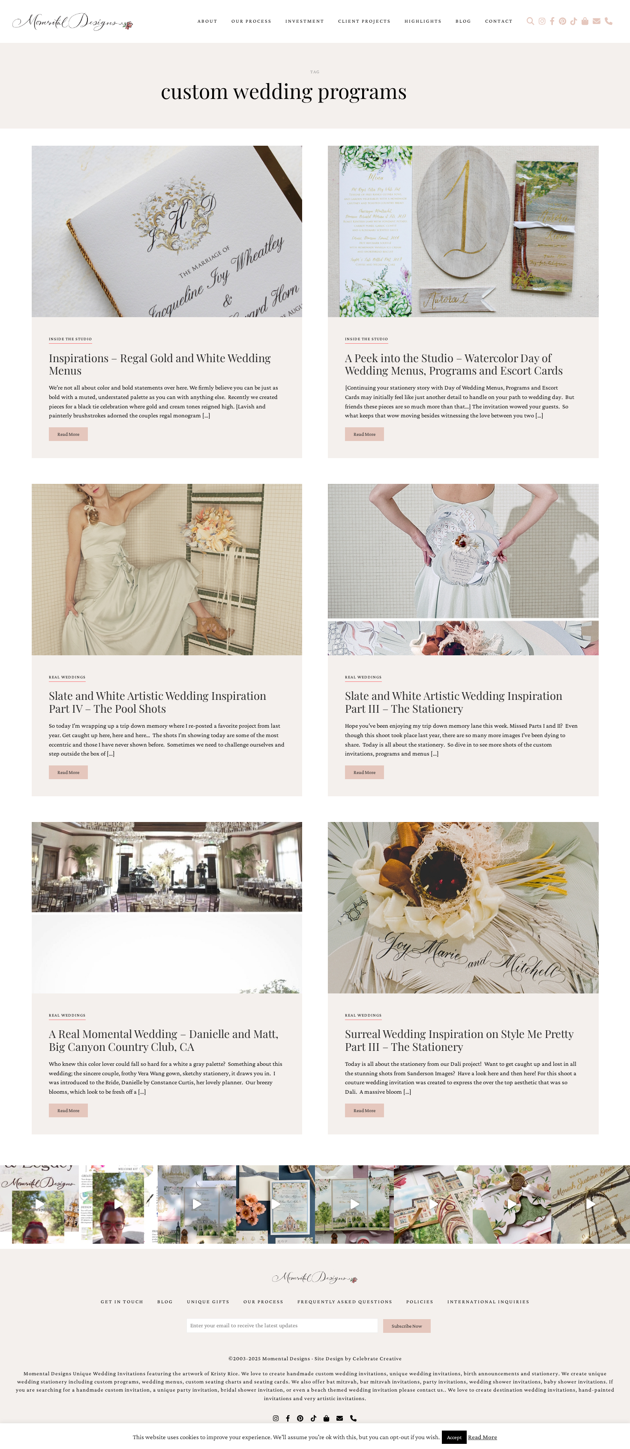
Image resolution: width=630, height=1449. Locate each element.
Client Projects (364, 21)
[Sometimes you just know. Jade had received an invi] (354, 1204)
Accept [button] (454, 1437)
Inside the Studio (70, 338)
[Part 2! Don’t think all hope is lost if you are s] (39, 1204)
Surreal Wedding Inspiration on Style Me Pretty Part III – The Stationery (459, 1039)
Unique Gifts (208, 1302)
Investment (304, 21)
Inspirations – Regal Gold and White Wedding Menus (160, 363)
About (208, 21)
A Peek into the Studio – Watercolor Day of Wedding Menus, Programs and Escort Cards (454, 363)
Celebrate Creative (377, 1359)
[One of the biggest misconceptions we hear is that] (590, 1204)
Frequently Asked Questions (345, 1302)
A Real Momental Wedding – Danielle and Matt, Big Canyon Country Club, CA (164, 1039)
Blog (463, 21)
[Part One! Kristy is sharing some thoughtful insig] (118, 1204)
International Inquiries (488, 1302)
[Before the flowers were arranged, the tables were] (197, 1204)
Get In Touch (122, 1302)
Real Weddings (67, 677)
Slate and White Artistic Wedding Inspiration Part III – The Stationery (453, 701)
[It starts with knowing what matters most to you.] (433, 1204)
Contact (499, 21)
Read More (68, 434)
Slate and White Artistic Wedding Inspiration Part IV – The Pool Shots (157, 701)
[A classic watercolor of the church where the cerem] (275, 1204)
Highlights (423, 21)
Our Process (251, 21)
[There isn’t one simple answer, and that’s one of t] (512, 1204)
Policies (420, 1302)
